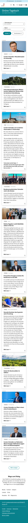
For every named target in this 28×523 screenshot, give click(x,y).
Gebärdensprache (11, 1)
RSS (9, 495)
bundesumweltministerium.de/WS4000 (15, 502)
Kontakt (4, 508)
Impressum (9, 508)
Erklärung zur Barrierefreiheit (8, 513)
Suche (11, 4)
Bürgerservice (14, 495)
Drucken (4, 504)
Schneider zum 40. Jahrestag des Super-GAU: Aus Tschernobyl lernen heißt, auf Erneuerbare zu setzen (14, 166)
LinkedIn (4, 492)
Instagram (14, 489)
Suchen (6, 33)
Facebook (9, 489)
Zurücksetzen (17, 33)
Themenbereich (8, 22)
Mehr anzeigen (14, 467)
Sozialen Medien (20, 484)
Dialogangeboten (21, 482)
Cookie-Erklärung (6, 511)
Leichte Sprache (19, 1)
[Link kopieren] (24, 69)
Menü (24, 4)
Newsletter (4, 495)
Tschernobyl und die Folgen (10, 163)
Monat (6, 28)
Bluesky (3, 489)
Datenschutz (15, 508)
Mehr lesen (6, 68)
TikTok (8, 492)
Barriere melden (5, 515)
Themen (17, 5)
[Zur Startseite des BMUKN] (2, 4)
